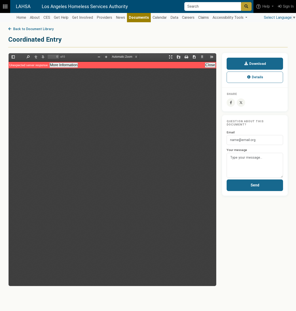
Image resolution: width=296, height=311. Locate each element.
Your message (237, 150)
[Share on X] (241, 102)
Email (231, 132)
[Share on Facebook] (231, 102)
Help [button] (266, 6)
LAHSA (23, 6)
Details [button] (257, 77)
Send (254, 185)
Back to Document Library (32, 29)
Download (257, 64)
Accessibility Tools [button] (228, 17)
